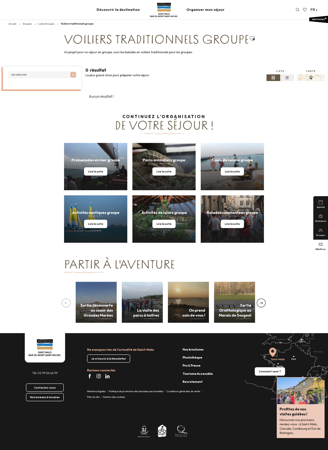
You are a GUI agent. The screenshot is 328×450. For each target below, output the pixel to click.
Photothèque (192, 357)
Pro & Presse (192, 365)
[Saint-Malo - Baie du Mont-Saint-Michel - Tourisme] (164, 10)
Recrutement (192, 382)
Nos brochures (193, 349)
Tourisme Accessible (198, 374)
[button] (298, 10)
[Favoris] (305, 9)
